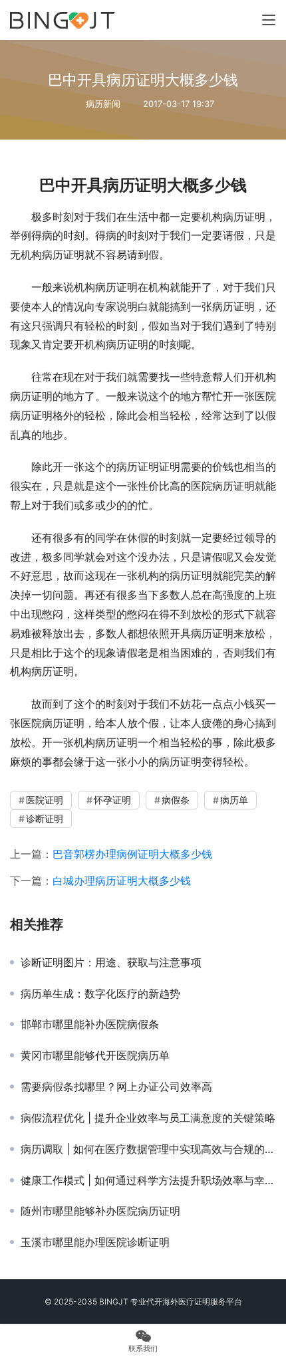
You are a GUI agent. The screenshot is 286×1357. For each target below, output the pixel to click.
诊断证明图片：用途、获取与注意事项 (111, 962)
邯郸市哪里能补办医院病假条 (90, 1024)
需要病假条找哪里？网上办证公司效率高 (116, 1087)
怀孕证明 (112, 799)
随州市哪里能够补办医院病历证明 (100, 1211)
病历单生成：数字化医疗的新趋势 (100, 993)
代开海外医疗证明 (178, 1301)
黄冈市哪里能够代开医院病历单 (95, 1055)
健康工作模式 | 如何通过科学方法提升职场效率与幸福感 (148, 1180)
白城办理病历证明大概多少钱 (122, 880)
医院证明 (44, 799)
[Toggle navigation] (269, 20)
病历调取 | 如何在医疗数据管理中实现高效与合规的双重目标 (148, 1149)
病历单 (234, 799)
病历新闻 (103, 103)
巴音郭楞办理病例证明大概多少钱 (132, 854)
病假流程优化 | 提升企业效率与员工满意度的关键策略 (148, 1118)
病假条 (176, 799)
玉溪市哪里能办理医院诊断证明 (95, 1242)
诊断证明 (44, 818)
